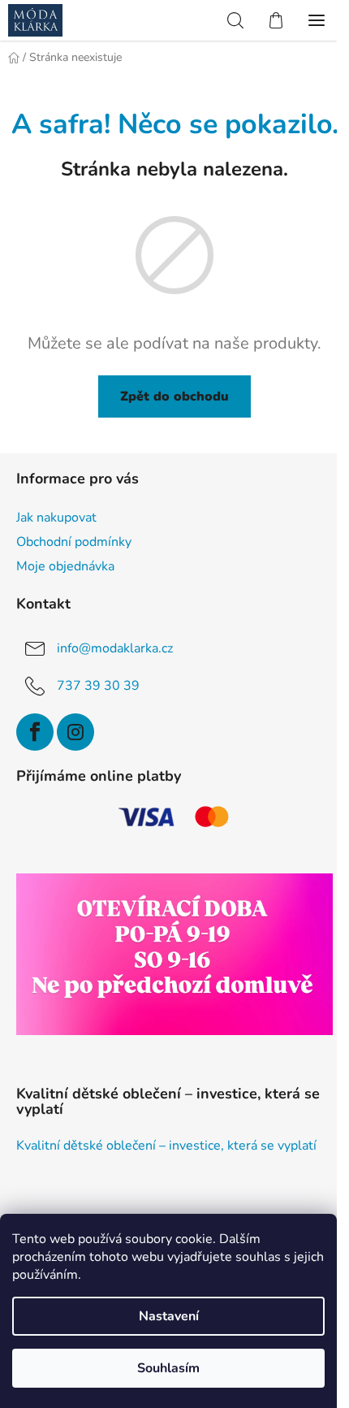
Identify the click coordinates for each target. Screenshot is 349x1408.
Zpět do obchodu (174, 396)
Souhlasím (168, 1368)
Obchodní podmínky (73, 542)
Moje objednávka (65, 566)
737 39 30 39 (98, 686)
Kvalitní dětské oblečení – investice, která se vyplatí (166, 1146)
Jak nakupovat (56, 517)
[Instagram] (75, 732)
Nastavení (169, 1316)
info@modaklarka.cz (115, 648)
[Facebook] (35, 732)
